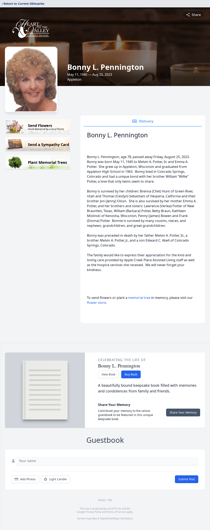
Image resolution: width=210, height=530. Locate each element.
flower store (96, 302)
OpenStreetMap (109, 518)
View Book (108, 374)
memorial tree (139, 297)
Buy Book (131, 374)
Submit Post (186, 479)
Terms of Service (116, 512)
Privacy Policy (93, 512)
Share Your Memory (183, 412)
